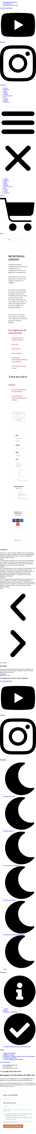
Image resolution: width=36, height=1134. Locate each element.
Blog (4, 97)
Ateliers (5, 92)
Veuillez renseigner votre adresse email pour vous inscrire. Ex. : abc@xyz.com (17, 1110)
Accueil (5, 88)
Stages (5, 91)
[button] (18, 140)
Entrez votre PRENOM (10, 1095)
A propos (5, 98)
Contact (5, 100)
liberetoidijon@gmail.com (25, 498)
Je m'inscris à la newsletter (13, 1126)
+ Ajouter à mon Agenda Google (18, 414)
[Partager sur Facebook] (14, 520)
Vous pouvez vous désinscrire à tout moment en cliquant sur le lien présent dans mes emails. (17, 1122)
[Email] (18, 524)
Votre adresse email (9, 1103)
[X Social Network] (18, 520)
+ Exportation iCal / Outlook (18, 419)
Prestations (6, 89)
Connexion (6, 101)
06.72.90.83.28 (22, 495)
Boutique (5, 94)
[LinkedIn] (21, 520)
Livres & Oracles (7, 95)
